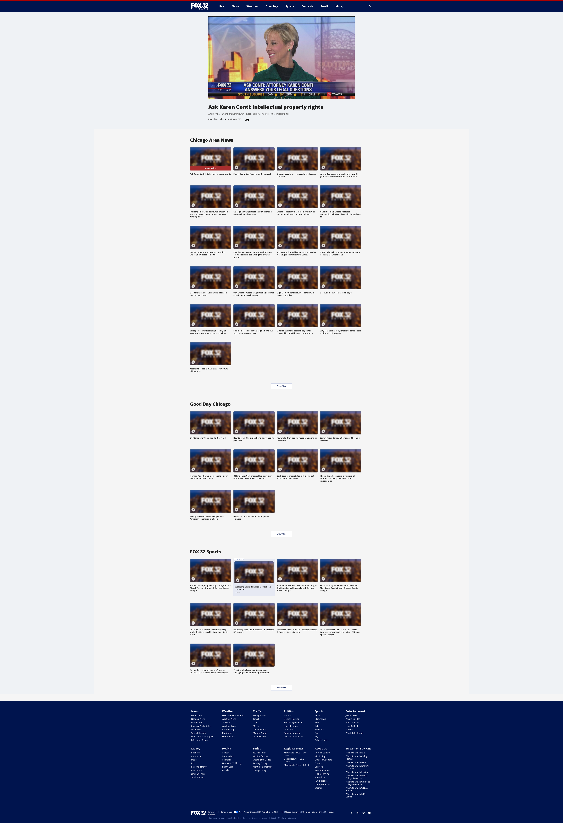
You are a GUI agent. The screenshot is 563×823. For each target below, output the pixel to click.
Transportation (260, 715)
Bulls (317, 722)
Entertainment (355, 711)
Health (226, 748)
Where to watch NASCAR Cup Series (357, 767)
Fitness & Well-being (231, 763)
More (338, 6)
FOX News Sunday (200, 740)
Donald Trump (291, 726)
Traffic (257, 711)
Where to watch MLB (356, 762)
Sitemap (319, 787)
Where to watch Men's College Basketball (356, 777)
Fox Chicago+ (352, 722)
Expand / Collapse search (370, 6)
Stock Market (197, 777)
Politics (289, 711)
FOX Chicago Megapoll (202, 736)
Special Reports (198, 733)
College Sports (322, 740)
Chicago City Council (293, 736)
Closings (226, 722)
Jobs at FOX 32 (322, 773)
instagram (357, 813)
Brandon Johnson (292, 733)
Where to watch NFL (355, 752)
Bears (317, 715)
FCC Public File (322, 780)
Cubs (317, 726)
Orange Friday (259, 770)
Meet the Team (322, 770)
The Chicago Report (293, 722)
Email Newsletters (323, 759)
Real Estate (196, 770)
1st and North (259, 752)
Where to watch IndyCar (357, 772)
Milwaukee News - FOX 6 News (296, 754)
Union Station (259, 736)
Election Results (291, 719)
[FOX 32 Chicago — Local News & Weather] (201, 6)
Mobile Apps (321, 756)
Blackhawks (320, 719)
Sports (319, 711)
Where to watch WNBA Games (357, 789)
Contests (319, 766)
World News (197, 722)
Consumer (196, 756)
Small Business (198, 773)
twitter (363, 813)
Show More (281, 386)
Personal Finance (199, 766)
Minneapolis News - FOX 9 (296, 765)
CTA (255, 722)
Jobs (193, 763)
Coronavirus (228, 756)
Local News (196, 715)
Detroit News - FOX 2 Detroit (294, 760)
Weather (228, 711)
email (369, 813)
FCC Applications (323, 784)
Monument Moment (262, 766)
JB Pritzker (289, 729)
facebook (352, 813)
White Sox (319, 729)
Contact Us (320, 763)
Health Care (227, 766)
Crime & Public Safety (201, 726)
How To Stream (322, 752)
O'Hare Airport (260, 729)
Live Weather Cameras (233, 715)
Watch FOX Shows (354, 733)
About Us (321, 748)
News (195, 711)
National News (198, 719)
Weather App (228, 729)
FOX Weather (228, 736)
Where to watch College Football (357, 757)
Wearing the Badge (262, 759)
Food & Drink (352, 726)
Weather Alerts (229, 719)
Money (195, 748)
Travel (256, 719)
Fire (316, 733)
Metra (256, 726)
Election (287, 715)
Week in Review (260, 756)
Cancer (225, 752)
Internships (320, 777)
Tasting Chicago (260, 763)
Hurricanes (227, 733)
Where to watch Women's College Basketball (358, 783)
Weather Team (229, 726)
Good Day (196, 729)
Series (257, 748)
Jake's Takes (351, 715)
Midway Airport (260, 733)
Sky (316, 736)
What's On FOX (353, 719)
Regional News (293, 748)
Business (195, 752)
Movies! (349, 729)
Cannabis (226, 759)
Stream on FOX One (358, 748)
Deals (194, 759)
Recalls (225, 770)
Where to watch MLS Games (356, 795)
